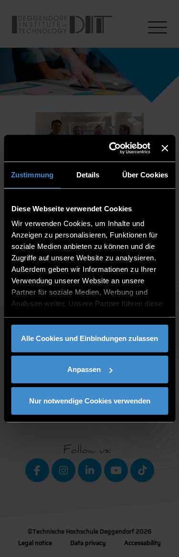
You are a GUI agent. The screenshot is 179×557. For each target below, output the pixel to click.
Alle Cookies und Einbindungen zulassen (89, 338)
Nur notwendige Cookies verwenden (89, 400)
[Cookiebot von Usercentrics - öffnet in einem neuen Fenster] (112, 148)
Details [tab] (88, 174)
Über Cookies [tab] (145, 174)
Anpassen (84, 369)
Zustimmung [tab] (32, 174)
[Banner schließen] (164, 148)
